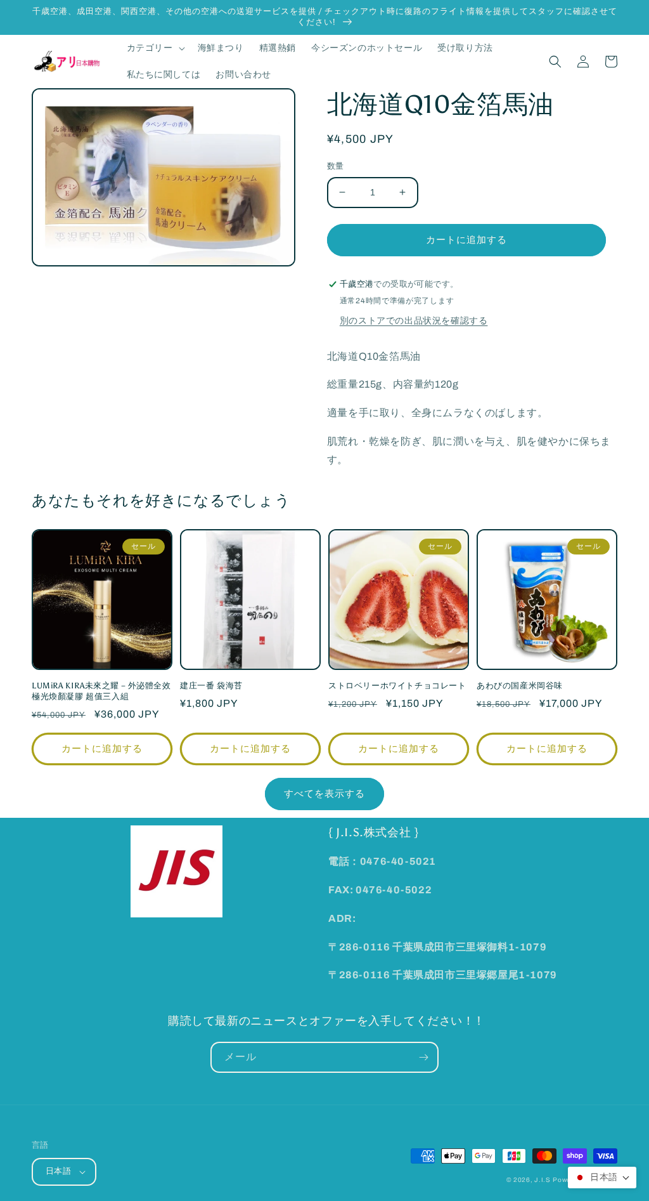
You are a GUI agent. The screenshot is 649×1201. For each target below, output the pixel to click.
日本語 (58, 1171)
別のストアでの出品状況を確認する (414, 320)
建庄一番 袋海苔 (211, 685)
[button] (154, 48)
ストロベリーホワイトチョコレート (397, 685)
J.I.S (542, 1179)
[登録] (423, 1057)
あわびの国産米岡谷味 (520, 685)
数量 (335, 166)
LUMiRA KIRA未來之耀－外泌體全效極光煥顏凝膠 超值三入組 (101, 691)
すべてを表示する (324, 794)
